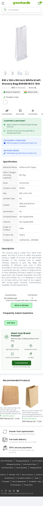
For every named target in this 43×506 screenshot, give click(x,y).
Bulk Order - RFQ (14, 475)
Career (36, 478)
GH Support (5, 481)
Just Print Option (37, 461)
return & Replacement (19, 481)
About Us (3, 475)
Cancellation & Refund (24, 478)
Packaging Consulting (13, 464)
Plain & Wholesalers (7, 461)
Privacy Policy (28, 485)
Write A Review (22, 305)
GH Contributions (16, 485)
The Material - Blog (35, 481)
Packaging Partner (35, 468)
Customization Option (30, 464)
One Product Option (7, 468)
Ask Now (11, 323)
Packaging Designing (22, 461)
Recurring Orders (21, 468)
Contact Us (39, 475)
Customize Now (21, 363)
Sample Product (10, 478)
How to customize (27, 475)
